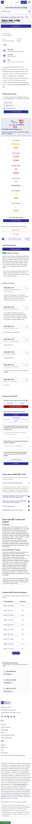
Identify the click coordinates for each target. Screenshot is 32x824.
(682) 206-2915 (9, 634)
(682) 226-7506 (9, 606)
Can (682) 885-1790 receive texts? (12, 510)
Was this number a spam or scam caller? (15, 400)
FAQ (2, 750)
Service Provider (6, 33)
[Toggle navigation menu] (29, 2)
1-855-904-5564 (6, 707)
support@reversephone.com (8, 710)
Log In (17, 2)
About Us (3, 724)
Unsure (22, 403)
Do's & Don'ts (4, 753)
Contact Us (4, 747)
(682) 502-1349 (9, 644)
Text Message (16, 418)
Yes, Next (16, 463)
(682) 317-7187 (9, 649)
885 (22, 17)
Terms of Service (5, 727)
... (26, 288)
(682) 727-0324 (9, 620)
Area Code (13, 17)
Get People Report (16, 112)
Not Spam (16, 234)
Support (3, 745)
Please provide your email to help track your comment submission (16, 442)
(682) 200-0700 (9, 610)
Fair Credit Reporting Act (20, 784)
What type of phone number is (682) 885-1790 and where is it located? (14, 501)
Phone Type (19, 39)
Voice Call (16, 414)
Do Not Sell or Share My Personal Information (13, 755)
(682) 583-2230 (9, 625)
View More (16, 653)
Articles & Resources (6, 738)
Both (16, 421)
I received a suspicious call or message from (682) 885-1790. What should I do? (15, 496)
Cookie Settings (5, 822)
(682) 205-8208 (9, 615)
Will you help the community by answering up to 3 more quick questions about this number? (15, 454)
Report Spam (16, 230)
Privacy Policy (4, 730)
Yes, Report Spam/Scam (16, 406)
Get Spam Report (16, 26)
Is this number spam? (8, 506)
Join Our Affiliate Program (8, 735)
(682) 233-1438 (9, 639)
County (4, 39)
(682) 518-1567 (9, 630)
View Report (8, 674)
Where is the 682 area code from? (12, 483)
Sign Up (24, 2)
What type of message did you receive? (15, 411)
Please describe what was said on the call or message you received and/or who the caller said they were (16, 427)
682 (18, 17)
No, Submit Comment (16, 459)
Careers (3, 732)
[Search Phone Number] (29, 11)
